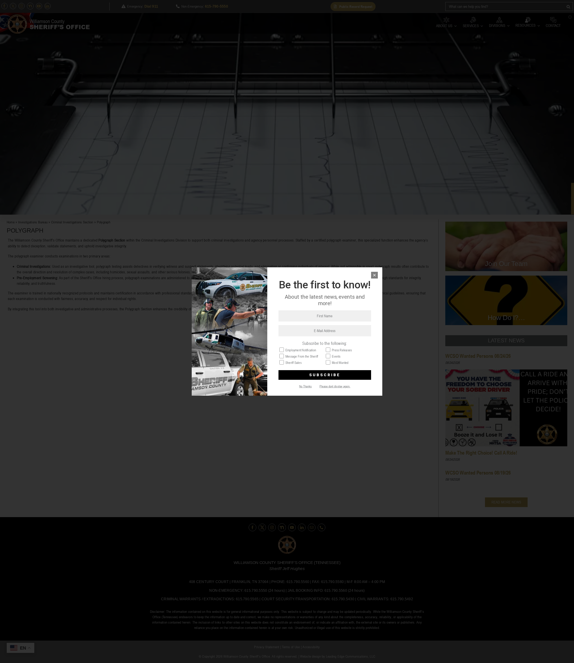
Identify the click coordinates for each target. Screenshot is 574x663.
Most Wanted (340, 362)
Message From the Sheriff (301, 356)
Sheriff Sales (293, 362)
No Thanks (305, 386)
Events (336, 356)
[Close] (374, 275)
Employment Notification (300, 350)
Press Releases (342, 350)
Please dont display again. (335, 386)
